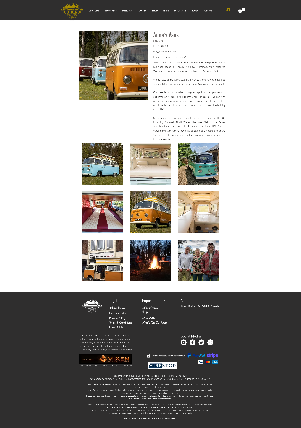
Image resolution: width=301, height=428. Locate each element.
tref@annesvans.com (164, 51)
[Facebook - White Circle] (192, 342)
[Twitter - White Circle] (201, 342)
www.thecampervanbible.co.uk (126, 384)
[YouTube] (184, 342)
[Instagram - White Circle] (210, 342)
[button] (241, 10)
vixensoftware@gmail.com (121, 366)
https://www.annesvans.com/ (169, 57)
